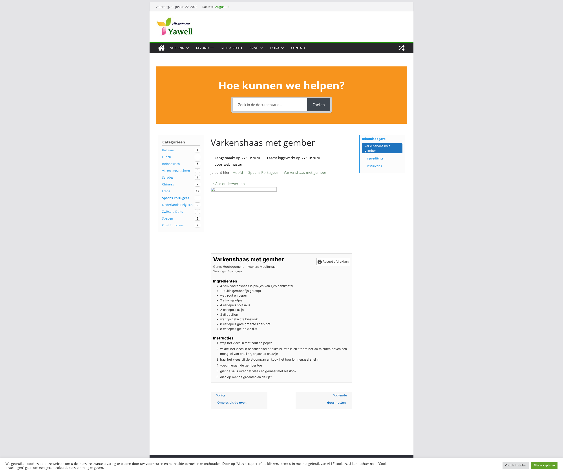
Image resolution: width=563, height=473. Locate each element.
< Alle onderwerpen (228, 183)
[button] (186, 48)
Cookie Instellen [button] (515, 465)
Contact (298, 48)
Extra (274, 48)
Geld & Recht (231, 48)
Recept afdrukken (335, 261)
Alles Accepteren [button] (544, 465)
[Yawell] (161, 48)
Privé (253, 48)
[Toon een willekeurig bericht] (401, 48)
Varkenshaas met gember (377, 148)
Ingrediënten (376, 158)
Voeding (177, 48)
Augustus (222, 7)
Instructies (374, 166)
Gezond (202, 48)
